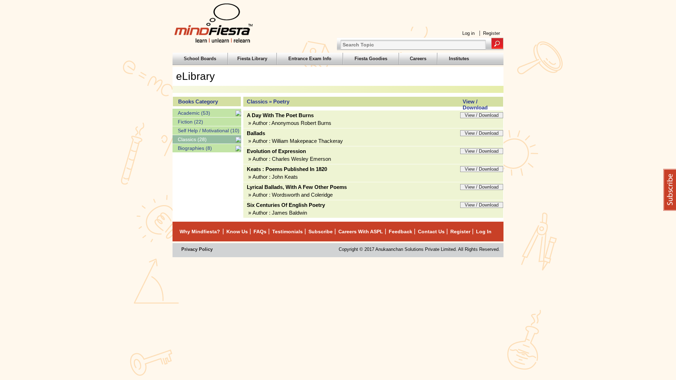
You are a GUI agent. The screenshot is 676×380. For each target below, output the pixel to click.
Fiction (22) (190, 122)
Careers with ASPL (360, 231)
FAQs (260, 231)
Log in (468, 33)
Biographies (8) (195, 148)
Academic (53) (194, 113)
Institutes (459, 58)
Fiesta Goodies (371, 58)
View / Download (482, 115)
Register (491, 33)
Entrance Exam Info (309, 58)
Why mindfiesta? (200, 231)
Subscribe (320, 231)
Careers (418, 58)
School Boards (200, 58)
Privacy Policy (197, 249)
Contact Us (431, 231)
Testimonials (287, 231)
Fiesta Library (252, 58)
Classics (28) (192, 139)
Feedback (400, 231)
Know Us (237, 231)
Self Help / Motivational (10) (208, 130)
